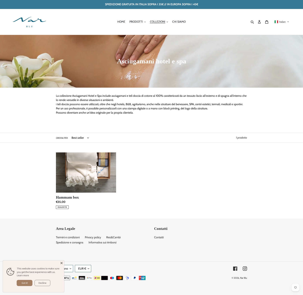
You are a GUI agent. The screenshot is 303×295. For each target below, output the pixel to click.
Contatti (159, 237)
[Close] (61, 263)
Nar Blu (243, 277)
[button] (282, 22)
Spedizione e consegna (69, 242)
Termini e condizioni (68, 237)
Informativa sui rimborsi (102, 242)
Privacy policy (93, 237)
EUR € (82, 268)
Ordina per (62, 138)
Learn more (23, 275)
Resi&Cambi (113, 237)
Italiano (63, 268)
